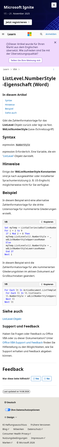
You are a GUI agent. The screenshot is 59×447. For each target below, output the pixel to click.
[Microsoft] (30, 34)
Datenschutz (34, 429)
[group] (29, 241)
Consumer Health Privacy (16, 433)
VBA (15, 69)
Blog (5, 429)
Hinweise (10, 104)
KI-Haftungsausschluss (15, 424)
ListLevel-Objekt (12, 319)
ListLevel (8, 156)
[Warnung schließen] (53, 5)
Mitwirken (18, 429)
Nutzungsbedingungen (15, 438)
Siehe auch (11, 112)
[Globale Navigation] (3, 34)
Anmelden (51, 34)
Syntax (8, 100)
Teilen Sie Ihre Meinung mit (25, 60)
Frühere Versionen (40, 424)
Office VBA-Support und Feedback (23, 342)
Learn (6, 69)
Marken (7, 442)
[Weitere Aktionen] (53, 69)
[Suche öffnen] (41, 34)
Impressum (37, 438)
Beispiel (9, 108)
